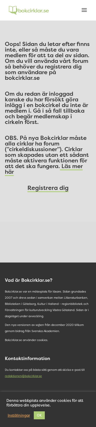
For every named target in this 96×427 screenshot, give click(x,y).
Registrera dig (48, 188)
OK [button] (39, 415)
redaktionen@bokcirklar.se (23, 376)
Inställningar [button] (19, 415)
